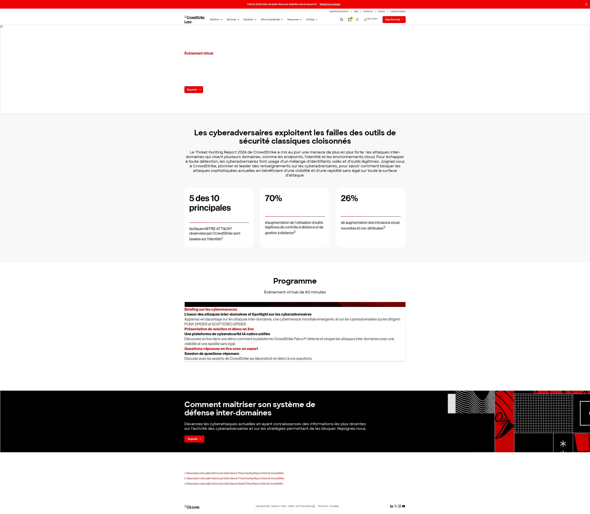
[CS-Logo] (194, 507)
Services (231, 19)
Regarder (192, 89)
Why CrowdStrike (270, 19)
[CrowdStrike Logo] (194, 19)
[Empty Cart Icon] (371, 19)
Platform (214, 19)
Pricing (310, 19)
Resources (293, 19)
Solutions (248, 19)
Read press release (330, 4)
